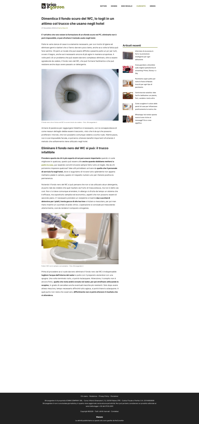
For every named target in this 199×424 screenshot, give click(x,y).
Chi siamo (84, 396)
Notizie (103, 6)
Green (152, 6)
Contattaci (115, 411)
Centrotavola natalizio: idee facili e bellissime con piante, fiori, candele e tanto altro (146, 95)
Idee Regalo (126, 6)
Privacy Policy (104, 396)
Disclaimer (114, 396)
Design (114, 6)
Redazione (93, 396)
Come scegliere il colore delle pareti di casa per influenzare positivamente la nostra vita (146, 106)
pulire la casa (47, 165)
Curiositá (141, 6)
